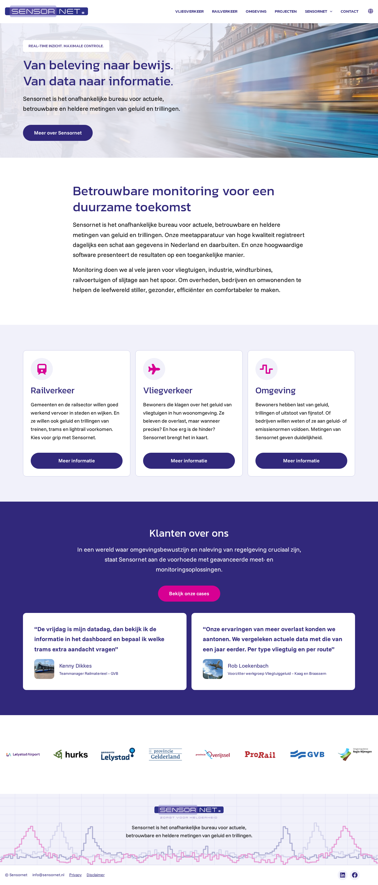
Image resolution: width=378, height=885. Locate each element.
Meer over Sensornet (58, 133)
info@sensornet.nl (48, 874)
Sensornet (316, 11)
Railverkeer (224, 11)
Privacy (75, 874)
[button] (329, 11)
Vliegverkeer (189, 11)
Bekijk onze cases (189, 593)
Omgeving (256, 11)
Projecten (286, 11)
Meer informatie (76, 460)
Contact (349, 11)
